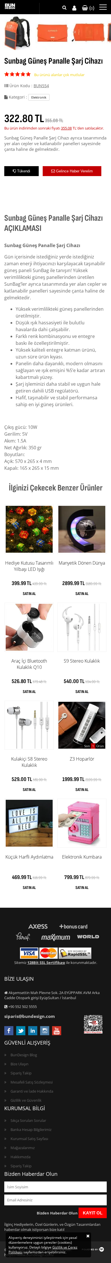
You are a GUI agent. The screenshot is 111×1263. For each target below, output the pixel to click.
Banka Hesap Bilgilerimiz (31, 1129)
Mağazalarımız (23, 1147)
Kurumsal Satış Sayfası (29, 1138)
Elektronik (38, 97)
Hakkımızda (20, 1156)
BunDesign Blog (24, 1054)
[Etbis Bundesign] (93, 1032)
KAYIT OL (92, 1212)
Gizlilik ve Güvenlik (26, 1100)
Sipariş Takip (21, 1073)
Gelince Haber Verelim (74, 171)
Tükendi (23, 171)
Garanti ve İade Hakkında (32, 1091)
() (91, 7)
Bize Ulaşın (19, 1063)
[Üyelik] (74, 8)
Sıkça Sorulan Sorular (28, 1120)
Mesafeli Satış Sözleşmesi (32, 1082)
